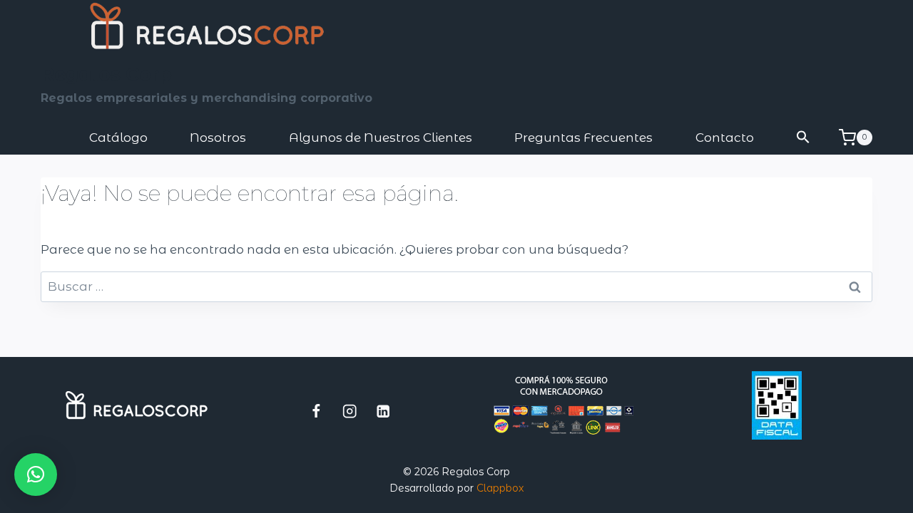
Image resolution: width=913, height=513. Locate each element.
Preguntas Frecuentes (583, 137)
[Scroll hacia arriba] (846, 495)
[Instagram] (349, 410)
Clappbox (500, 488)
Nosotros (218, 137)
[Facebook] (316, 410)
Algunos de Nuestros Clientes (380, 137)
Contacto (724, 137)
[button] (803, 138)
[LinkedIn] (383, 410)
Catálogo (118, 137)
